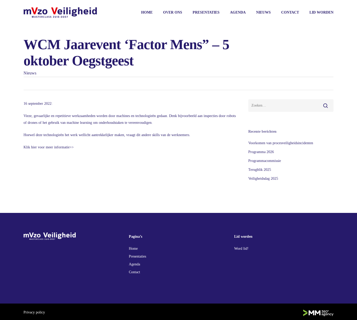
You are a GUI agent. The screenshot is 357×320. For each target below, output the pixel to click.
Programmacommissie (264, 161)
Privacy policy (34, 312)
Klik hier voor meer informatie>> (49, 147)
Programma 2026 (261, 152)
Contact (134, 272)
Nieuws (30, 73)
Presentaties (137, 256)
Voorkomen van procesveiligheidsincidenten (280, 143)
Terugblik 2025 (259, 170)
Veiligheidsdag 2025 (263, 179)
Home (133, 249)
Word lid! (241, 249)
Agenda (134, 264)
